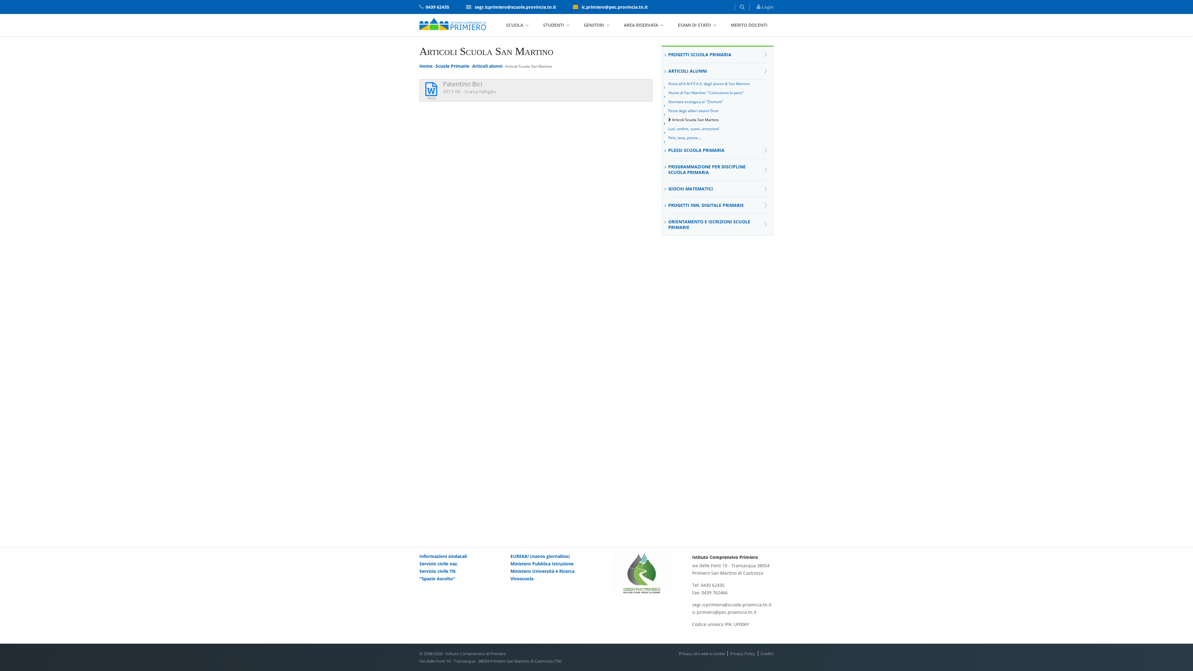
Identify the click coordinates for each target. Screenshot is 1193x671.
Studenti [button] (553, 25)
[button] (742, 7)
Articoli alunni (487, 66)
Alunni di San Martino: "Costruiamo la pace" (706, 92)
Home (425, 66)
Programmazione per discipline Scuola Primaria (707, 169)
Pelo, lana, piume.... (685, 137)
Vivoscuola (521, 579)
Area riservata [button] (641, 25)
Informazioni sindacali (443, 556)
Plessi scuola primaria (696, 150)
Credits (767, 653)
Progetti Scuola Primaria (699, 54)
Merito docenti (749, 25)
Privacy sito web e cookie (702, 653)
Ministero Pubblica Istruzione (542, 564)
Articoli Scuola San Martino (695, 119)
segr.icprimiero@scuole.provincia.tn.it (515, 7)
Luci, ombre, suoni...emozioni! (693, 128)
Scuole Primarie (452, 66)
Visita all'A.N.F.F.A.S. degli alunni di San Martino (709, 83)
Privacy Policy (742, 653)
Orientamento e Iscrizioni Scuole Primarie (709, 224)
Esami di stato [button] (694, 25)
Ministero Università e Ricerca (542, 571)
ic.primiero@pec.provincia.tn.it (615, 7)
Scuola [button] (514, 25)
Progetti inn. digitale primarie (706, 205)
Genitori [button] (594, 25)
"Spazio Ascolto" (437, 579)
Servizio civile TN (437, 571)
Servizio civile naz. (438, 564)
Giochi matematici (690, 189)
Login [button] (767, 7)
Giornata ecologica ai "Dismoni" (695, 101)
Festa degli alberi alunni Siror (693, 110)
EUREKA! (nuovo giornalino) (540, 556)
